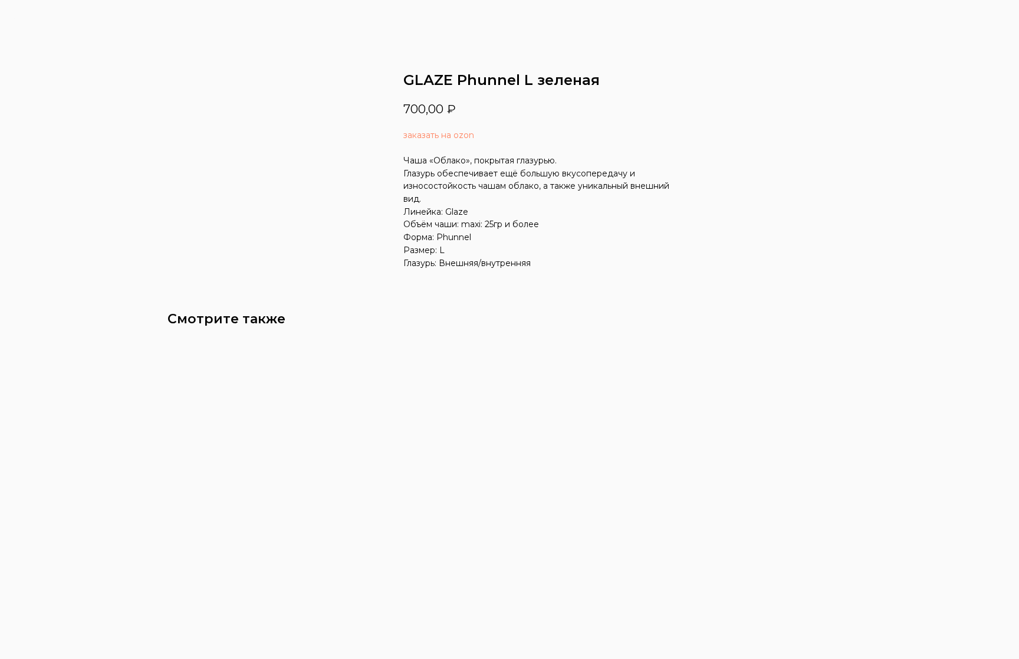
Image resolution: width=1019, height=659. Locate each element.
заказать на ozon (438, 135)
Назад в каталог (56, 17)
